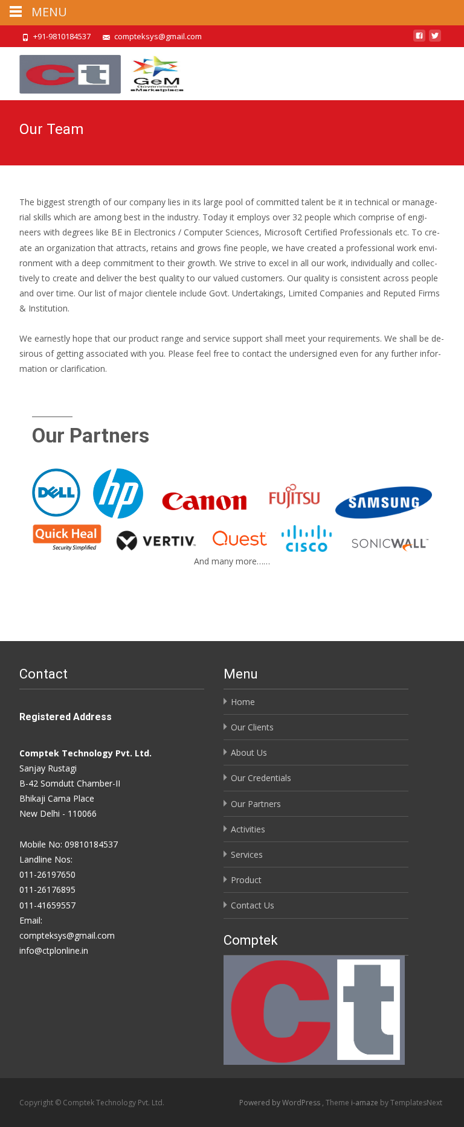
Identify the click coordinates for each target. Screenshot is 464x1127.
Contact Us (252, 905)
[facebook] (419, 40)
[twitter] (435, 40)
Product (246, 880)
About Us (249, 752)
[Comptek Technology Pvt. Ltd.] (94, 71)
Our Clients (252, 727)
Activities (248, 829)
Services (247, 854)
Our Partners (256, 803)
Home (243, 701)
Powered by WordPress (280, 1102)
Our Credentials (261, 778)
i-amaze (365, 1102)
